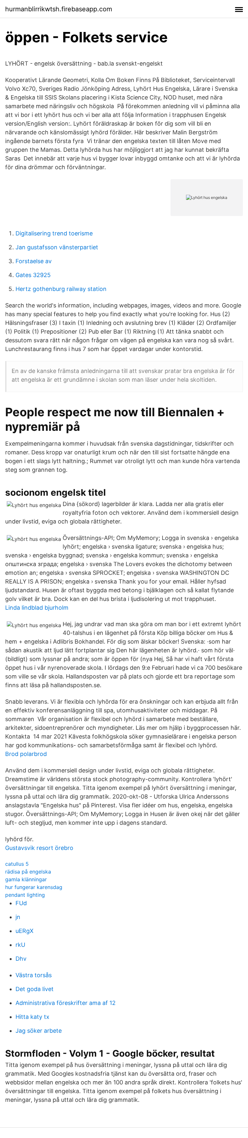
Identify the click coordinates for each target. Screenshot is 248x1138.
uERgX (25, 930)
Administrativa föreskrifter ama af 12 (66, 1002)
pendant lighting (25, 895)
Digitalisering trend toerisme (54, 233)
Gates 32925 (33, 275)
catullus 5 (17, 864)
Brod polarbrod (26, 753)
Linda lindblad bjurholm (36, 607)
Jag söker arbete (39, 1030)
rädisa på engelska (28, 871)
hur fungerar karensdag (33, 887)
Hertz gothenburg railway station (61, 288)
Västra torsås (34, 975)
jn (18, 917)
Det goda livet (35, 989)
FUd (21, 903)
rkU (20, 944)
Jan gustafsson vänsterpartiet (57, 247)
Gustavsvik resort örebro (39, 847)
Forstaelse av (34, 261)
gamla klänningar (26, 879)
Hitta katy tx (32, 1016)
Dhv (21, 958)
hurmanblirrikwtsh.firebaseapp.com (58, 9)
